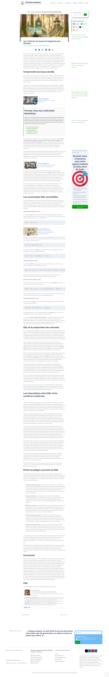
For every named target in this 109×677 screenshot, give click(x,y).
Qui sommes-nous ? (59, 655)
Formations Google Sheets (32, 131)
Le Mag (32, 11)
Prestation (80, 3)
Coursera (41, 386)
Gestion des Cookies (59, 661)
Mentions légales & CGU (60, 657)
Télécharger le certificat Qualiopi (13, 660)
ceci (53, 323)
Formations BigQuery (31, 130)
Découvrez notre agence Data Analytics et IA (80, 207)
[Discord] (29, 607)
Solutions (60, 3)
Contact (86, 3)
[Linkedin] (24, 607)
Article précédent (25, 614)
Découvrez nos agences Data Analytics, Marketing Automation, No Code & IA (41, 651)
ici (32, 193)
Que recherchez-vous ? (78, 12)
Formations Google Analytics (33, 126)
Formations (53, 3)
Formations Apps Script (32, 133)
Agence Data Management (36, 659)
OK (85, 14)
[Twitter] (27, 607)
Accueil (28, 11)
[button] (35, 49)
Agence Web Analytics (35, 655)
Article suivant (64, 614)
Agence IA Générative (35, 661)
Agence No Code (34, 663)
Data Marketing (38, 11)
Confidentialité (58, 659)
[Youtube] (26, 607)
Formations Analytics (33, 2)
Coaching (75, 3)
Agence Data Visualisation (36, 657)
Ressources (67, 3)
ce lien (47, 538)
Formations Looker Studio (32, 128)
